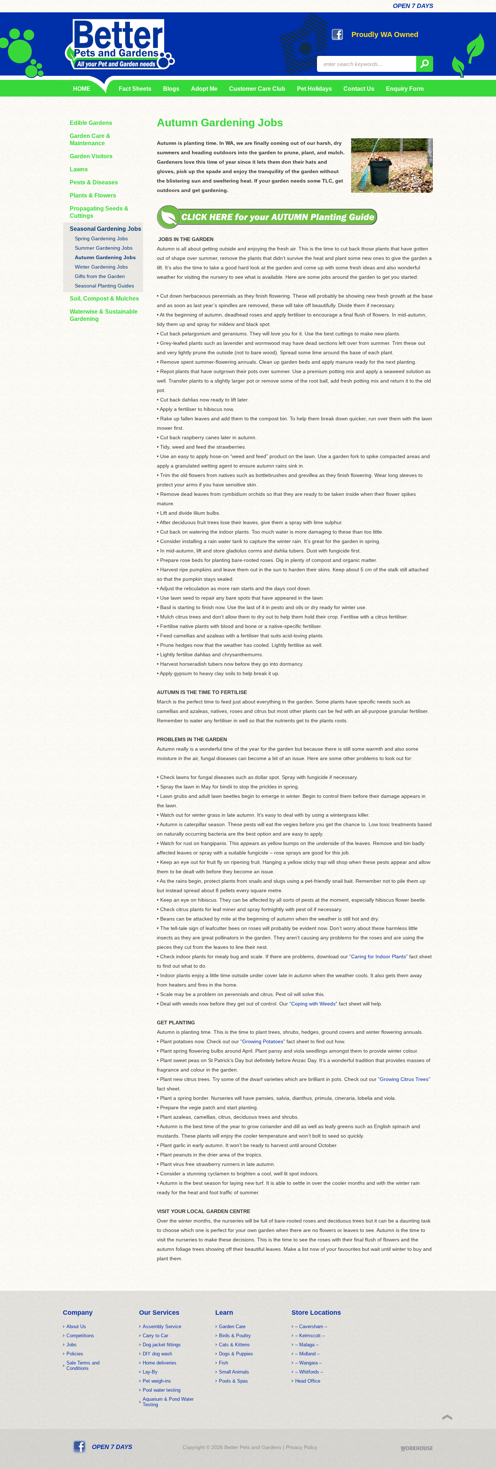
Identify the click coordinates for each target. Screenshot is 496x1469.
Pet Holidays (314, 89)
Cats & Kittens (234, 1344)
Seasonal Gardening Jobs (105, 229)
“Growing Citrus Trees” (404, 1079)
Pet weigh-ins (157, 1381)
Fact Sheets (133, 89)
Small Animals (234, 1372)
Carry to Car (155, 1335)
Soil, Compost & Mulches (104, 298)
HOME (81, 89)
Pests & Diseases (94, 182)
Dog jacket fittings (162, 1344)
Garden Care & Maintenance (90, 139)
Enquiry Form (405, 89)
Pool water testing (161, 1390)
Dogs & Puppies (236, 1353)
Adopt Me (204, 89)
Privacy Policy (301, 1447)
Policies (74, 1353)
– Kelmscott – (310, 1335)
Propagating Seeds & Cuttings (99, 212)
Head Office (307, 1381)
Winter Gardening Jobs (101, 267)
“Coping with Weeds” (313, 1004)
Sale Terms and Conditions (82, 1365)
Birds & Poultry (235, 1335)
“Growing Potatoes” (262, 1041)
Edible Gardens (91, 123)
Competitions (80, 1335)
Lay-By (150, 1372)
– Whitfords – (309, 1372)
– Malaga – (306, 1344)
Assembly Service (162, 1326)
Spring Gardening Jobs (101, 238)
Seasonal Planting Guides (104, 286)
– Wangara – (308, 1363)
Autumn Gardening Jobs (105, 257)
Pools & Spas (233, 1381)
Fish (223, 1363)
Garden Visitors (91, 156)
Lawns (79, 169)
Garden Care (232, 1326)
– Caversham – (311, 1326)
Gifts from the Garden (100, 276)
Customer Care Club (257, 89)
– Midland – (307, 1353)
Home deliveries (159, 1363)
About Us (76, 1326)
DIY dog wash (157, 1353)
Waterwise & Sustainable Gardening (104, 315)
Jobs (71, 1344)
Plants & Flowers (93, 195)
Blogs (171, 89)
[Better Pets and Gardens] (120, 44)
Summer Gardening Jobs (104, 248)
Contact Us (358, 89)
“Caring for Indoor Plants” (378, 956)
